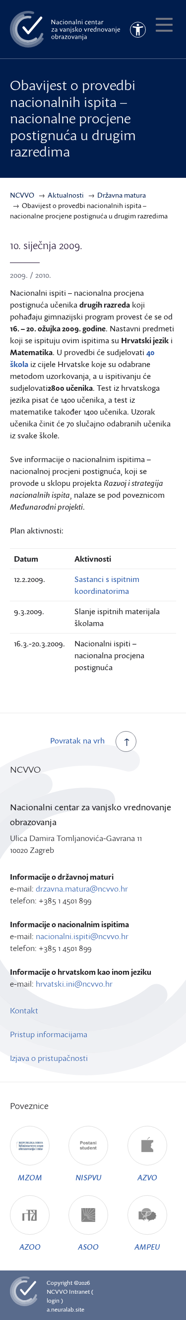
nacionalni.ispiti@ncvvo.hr (82, 936)
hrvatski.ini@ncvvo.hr (74, 983)
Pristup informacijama (48, 1034)
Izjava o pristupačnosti (49, 1058)
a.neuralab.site (65, 1309)
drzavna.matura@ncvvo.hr (82, 888)
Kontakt (24, 1010)
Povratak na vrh (77, 740)
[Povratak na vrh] (126, 741)
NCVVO (57, 1291)
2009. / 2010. (30, 274)
